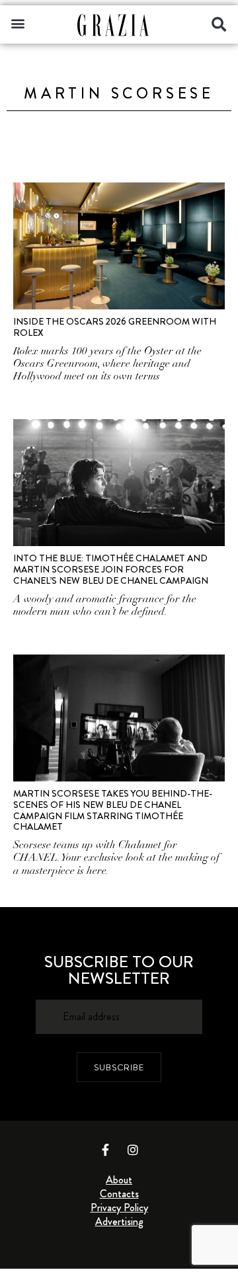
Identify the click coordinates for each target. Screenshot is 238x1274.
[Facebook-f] (106, 1150)
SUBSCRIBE (119, 1066)
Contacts (119, 1193)
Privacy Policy (119, 1207)
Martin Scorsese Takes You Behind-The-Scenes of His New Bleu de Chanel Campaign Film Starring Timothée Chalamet (112, 810)
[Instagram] (133, 1150)
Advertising (119, 1221)
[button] (17, 23)
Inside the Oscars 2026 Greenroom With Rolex (114, 327)
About (119, 1179)
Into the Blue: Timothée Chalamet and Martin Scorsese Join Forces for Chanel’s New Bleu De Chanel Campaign (110, 569)
